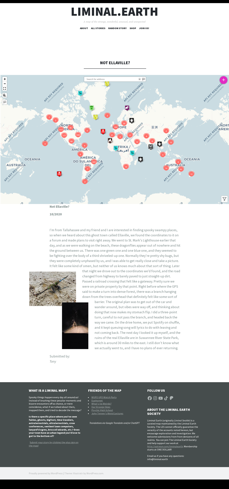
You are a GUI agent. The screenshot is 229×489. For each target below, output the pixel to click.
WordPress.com (94, 473)
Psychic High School (102, 410)
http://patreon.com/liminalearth (165, 446)
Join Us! (144, 28)
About (84, 28)
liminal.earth (114, 11)
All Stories (98, 28)
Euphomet (97, 400)
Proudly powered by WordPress (46, 473)
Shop (133, 28)
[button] (107, 84)
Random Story (117, 28)
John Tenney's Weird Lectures (107, 413)
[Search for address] (4, 102)
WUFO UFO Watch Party (104, 397)
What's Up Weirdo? (101, 403)
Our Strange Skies (100, 406)
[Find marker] (4, 95)
